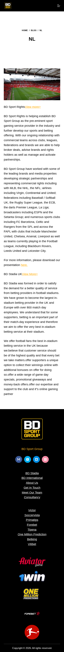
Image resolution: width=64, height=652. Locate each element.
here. (24, 265)
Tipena (32, 529)
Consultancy (32, 497)
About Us (32, 482)
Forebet (32, 524)
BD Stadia (32, 473)
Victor (32, 510)
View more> (33, 107)
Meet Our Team (32, 492)
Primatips (32, 520)
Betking (32, 539)
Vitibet (32, 544)
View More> (30, 274)
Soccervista (32, 515)
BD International (32, 478)
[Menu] (58, 5)
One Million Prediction (32, 534)
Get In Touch (32, 487)
